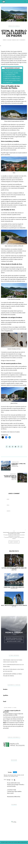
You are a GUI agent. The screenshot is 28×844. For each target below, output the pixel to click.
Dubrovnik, (4, 53)
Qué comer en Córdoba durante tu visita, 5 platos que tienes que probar (13, 670)
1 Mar (12, 779)
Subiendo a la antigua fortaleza (11, 78)
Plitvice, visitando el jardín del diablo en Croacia (10, 477)
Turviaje (8, 779)
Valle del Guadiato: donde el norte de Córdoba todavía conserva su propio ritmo (12, 660)
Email (8, 505)
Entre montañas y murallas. (10, 72)
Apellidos (5, 695)
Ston (7, 126)
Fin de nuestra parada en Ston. (11, 80)
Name (8, 499)
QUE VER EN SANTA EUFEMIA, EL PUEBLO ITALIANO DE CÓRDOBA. (12, 674)
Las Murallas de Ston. (9, 74)
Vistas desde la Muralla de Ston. (12, 76)
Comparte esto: (8, 82)
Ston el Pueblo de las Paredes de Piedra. (12, 71)
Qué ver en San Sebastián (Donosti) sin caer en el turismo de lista (13, 665)
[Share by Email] (15, 447)
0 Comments (22, 39)
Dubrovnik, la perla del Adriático (19, 464)
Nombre (5, 689)
